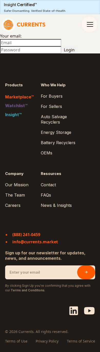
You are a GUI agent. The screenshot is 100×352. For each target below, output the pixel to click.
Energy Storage (56, 132)
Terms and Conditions (27, 290)
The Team (15, 195)
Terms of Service (81, 341)
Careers (13, 205)
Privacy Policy (47, 341)
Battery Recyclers (58, 142)
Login (69, 50)
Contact (48, 184)
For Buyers (52, 96)
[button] (90, 24)
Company (14, 173)
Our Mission (16, 184)
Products (14, 85)
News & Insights (56, 205)
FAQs (46, 195)
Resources (51, 173)
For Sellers (51, 106)
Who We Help (53, 85)
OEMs (46, 152)
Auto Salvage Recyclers (54, 119)
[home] (24, 24)
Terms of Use (16, 341)
